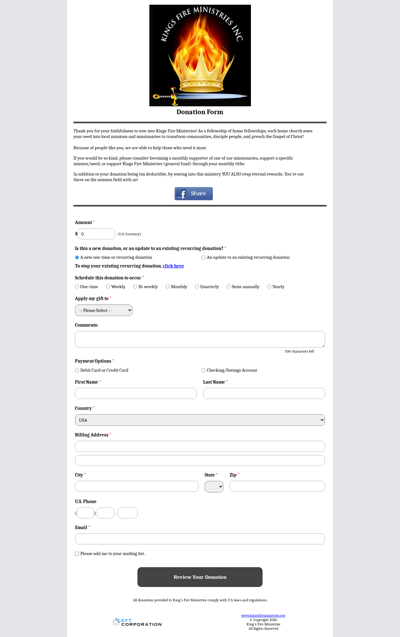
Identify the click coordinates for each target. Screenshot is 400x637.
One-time (89, 286)
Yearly (278, 286)
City (80, 475)
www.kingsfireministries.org (263, 615)
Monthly (179, 286)
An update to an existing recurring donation (248, 257)
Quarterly (209, 286)
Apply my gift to (93, 298)
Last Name (215, 382)
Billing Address (93, 435)
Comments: (86, 325)
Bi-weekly (148, 286)
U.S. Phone (86, 501)
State (211, 475)
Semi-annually (245, 286)
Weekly (118, 286)
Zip (235, 475)
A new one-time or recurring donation (116, 257)
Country (83, 408)
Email (82, 527)
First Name (88, 382)
